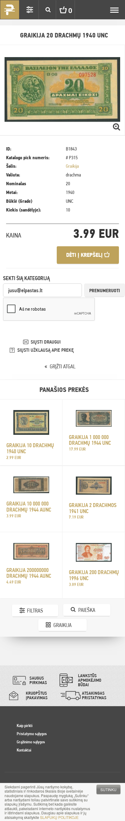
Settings (30, 9)
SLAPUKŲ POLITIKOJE (59, 817)
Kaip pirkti (24, 725)
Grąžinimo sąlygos (31, 741)
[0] (58, 9)
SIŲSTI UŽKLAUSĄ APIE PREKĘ (45, 350)
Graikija (72, 166)
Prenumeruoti (104, 290)
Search (48, 9)
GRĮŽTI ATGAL (63, 366)
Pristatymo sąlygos (32, 733)
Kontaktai (24, 750)
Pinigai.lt (9, 9)
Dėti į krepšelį (85, 254)
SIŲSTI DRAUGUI (46, 342)
